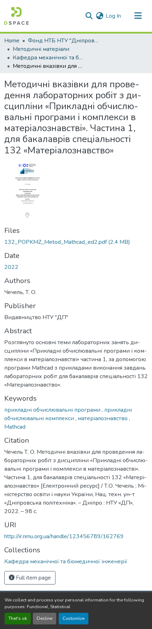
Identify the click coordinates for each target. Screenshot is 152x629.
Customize (73, 618)
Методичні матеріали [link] (41, 49)
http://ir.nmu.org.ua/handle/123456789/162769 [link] (64, 536)
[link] (76, 242)
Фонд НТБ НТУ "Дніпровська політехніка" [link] (63, 41)
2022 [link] (11, 267)
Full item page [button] (32, 578)
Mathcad (14, 427)
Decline (44, 618)
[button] (16, 16)
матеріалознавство (103, 418)
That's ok (17, 618)
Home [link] (11, 41)
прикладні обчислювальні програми (53, 410)
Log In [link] (113, 16)
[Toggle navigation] (138, 16)
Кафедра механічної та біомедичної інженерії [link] (48, 57)
